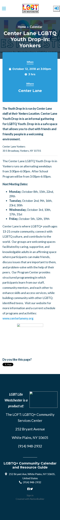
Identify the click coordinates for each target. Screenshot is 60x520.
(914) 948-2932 (32, 482)
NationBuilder (37, 498)
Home (22, 27)
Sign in (30, 495)
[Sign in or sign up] (56, 9)
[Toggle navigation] (4, 9)
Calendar (36, 27)
